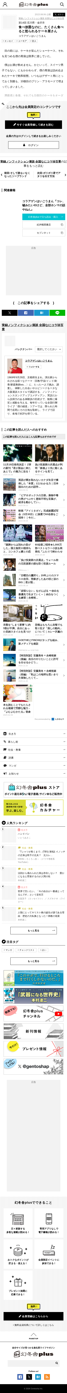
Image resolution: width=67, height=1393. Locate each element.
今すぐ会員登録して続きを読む (35, 124)
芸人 (34, 41)
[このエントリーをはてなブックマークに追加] (38, 1377)
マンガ (12, 765)
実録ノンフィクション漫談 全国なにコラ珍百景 (41, 18)
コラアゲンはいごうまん (39, 360)
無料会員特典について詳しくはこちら (34, 1325)
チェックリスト (26, 950)
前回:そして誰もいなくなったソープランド (17, 175)
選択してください (47, 349)
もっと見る (33, 930)
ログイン (33, 145)
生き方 (12, 733)
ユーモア (22, 41)
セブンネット (44, 232)
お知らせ (14, 773)
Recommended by (43, 719)
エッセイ (8, 41)
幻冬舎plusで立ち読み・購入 (43, 217)
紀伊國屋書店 (44, 224)
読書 (11, 757)
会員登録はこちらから (35, 1316)
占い (44, 950)
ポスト (61, 14)
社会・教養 (14, 749)
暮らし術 (13, 741)
